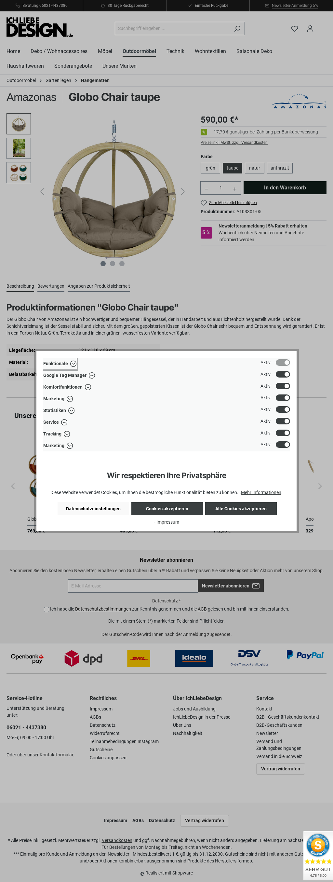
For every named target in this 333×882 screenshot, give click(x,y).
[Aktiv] (283, 362)
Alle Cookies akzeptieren (241, 508)
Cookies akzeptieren (167, 508)
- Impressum (166, 522)
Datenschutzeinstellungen (93, 508)
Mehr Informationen (261, 492)
